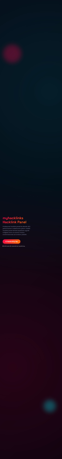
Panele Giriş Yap (12, 241)
